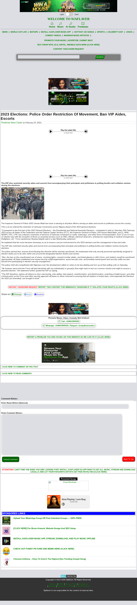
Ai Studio (71, 26)
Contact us (83, 584)
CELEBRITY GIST (115, 32)
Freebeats (83, 26)
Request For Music (65, 586)
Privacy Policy (71, 584)
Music (60, 26)
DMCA (61, 584)
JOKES (129, 32)
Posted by (6, 122)
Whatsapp (17, 294)
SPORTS (101, 32)
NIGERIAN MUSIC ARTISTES (76, 35)
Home (52, 26)
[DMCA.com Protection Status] (68, 577)
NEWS (5, 32)
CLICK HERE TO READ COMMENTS (17, 374)
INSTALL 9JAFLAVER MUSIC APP (56, 32)
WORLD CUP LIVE (19, 32)
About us (53, 584)
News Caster (16, 122)
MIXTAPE (34, 32)
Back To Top (129, 459)
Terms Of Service (82, 586)
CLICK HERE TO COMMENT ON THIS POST (20, 367)
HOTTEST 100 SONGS (84, 32)
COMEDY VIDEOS (53, 35)
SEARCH (100, 57)
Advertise (52, 586)
